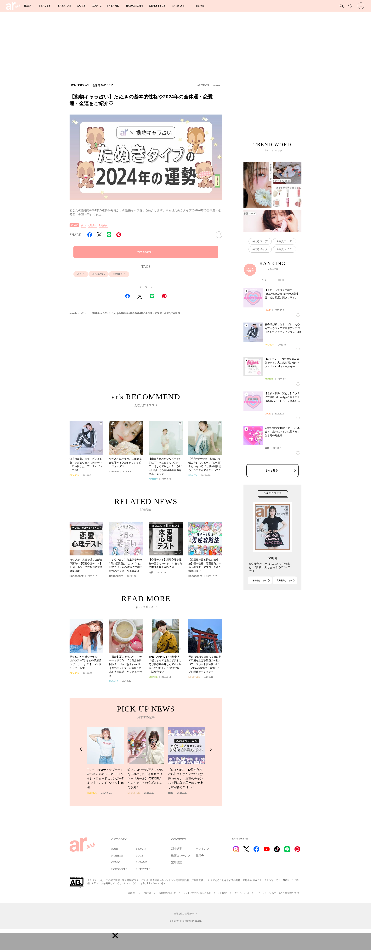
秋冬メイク (261, 249)
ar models (178, 5)
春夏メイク (285, 249)
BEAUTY (45, 5)
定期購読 (176, 862)
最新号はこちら (259, 580)
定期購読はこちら (284, 580)
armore (200, 5)
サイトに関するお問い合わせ (197, 893)
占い (83, 225)
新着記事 (176, 848)
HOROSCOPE (135, 5)
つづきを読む (144, 251)
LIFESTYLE (157, 5)
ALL (264, 280)
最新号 (200, 855)
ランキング (202, 848)
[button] (115, 935)
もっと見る (271, 470)
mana (216, 85)
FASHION (64, 5)
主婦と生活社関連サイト (185, 913)
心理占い (92, 225)
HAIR (27, 5)
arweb (73, 313)
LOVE (81, 5)
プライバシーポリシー (245, 893)
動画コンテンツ (180, 855)
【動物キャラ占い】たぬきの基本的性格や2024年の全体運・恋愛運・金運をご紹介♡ (135, 313)
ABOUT (147, 893)
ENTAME (113, 5)
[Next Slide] (210, 749)
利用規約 (223, 893)
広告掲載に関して (167, 893)
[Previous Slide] (80, 749)
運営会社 (132, 893)
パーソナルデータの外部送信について (281, 893)
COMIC (97, 5)
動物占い (103, 225)
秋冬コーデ (261, 241)
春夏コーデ (285, 241)
